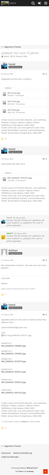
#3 (44, 260)
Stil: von (24, 471)
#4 (44, 314)
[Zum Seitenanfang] (45, 471)
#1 (44, 74)
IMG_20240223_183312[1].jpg (13, 392)
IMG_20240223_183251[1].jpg (13, 372)
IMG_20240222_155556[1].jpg (13, 353)
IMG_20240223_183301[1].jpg (13, 382)
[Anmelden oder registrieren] (39, 3)
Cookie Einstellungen (10, 457)
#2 (44, 159)
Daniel (6, 56)
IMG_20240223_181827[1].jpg (13, 361)
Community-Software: (24, 468)
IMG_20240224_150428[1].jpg (13, 346)
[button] (33, 3)
